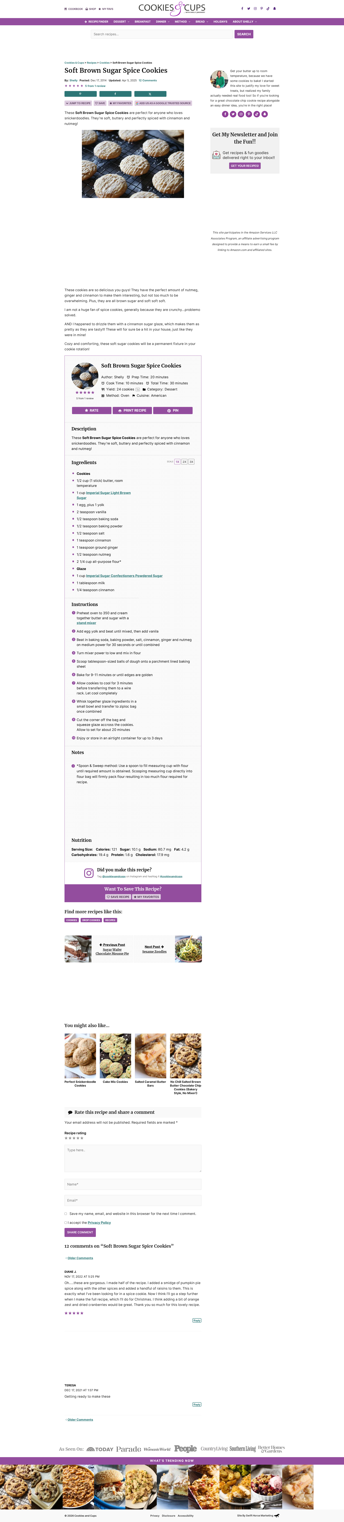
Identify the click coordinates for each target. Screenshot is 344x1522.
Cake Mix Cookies (115, 1082)
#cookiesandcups (171, 876)
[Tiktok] (268, 8)
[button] (127, 21)
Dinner (161, 21)
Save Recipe (120, 897)
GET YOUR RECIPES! (245, 166)
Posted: (85, 80)
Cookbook (75, 8)
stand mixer (86, 623)
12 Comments (148, 80)
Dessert (120, 21)
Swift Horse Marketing (260, 1515)
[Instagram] (255, 8)
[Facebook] (242, 8)
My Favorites (122, 103)
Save (102, 103)
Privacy (154, 1515)
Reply (197, 1320)
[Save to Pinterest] (80, 94)
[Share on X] (150, 94)
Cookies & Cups (74, 62)
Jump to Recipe (79, 103)
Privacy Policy (99, 1223)
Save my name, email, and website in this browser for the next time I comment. (133, 1214)
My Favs (107, 8)
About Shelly (243, 21)
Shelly (74, 80)
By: (66, 80)
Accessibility (186, 1515)
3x (191, 462)
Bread (200, 21)
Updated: (115, 80)
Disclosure (168, 1515)
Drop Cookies (91, 920)
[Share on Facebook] (115, 94)
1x (177, 462)
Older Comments (80, 1258)
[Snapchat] (274, 8)
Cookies (104, 62)
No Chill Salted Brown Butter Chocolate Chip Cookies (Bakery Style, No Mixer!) (185, 1087)
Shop (92, 8)
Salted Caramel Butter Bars (150, 1083)
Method (181, 21)
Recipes (92, 62)
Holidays (220, 21)
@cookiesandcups (114, 876)
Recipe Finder (98, 21)
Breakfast (143, 21)
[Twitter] (248, 8)
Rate (94, 410)
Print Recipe (134, 410)
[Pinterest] (261, 8)
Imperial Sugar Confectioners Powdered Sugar (124, 576)
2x (184, 462)
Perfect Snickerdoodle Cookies (80, 1083)
